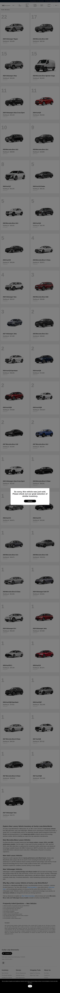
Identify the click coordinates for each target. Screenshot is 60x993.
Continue (30, 501)
